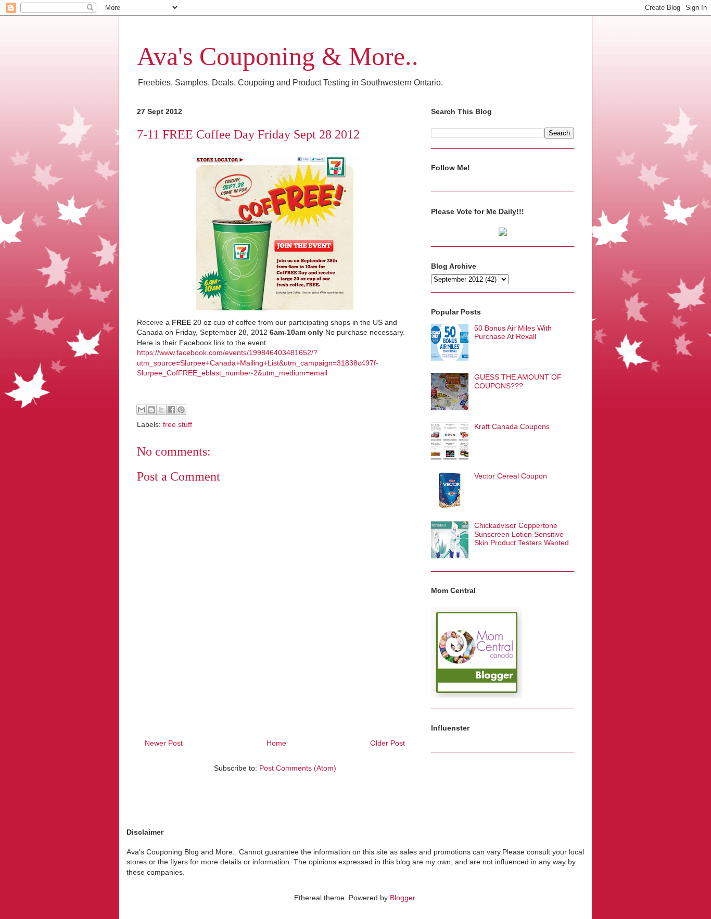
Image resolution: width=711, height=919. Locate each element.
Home (276, 743)
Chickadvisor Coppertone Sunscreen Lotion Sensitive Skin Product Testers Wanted (521, 534)
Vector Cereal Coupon (510, 476)
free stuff (177, 424)
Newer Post (164, 743)
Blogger (402, 897)
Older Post (387, 743)
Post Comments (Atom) (297, 768)
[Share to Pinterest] (181, 410)
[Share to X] (161, 410)
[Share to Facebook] (171, 410)
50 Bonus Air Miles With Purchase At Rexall (513, 332)
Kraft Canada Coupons (512, 426)
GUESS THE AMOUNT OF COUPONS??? (518, 381)
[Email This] (141, 410)
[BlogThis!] (151, 410)
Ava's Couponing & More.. (277, 56)
